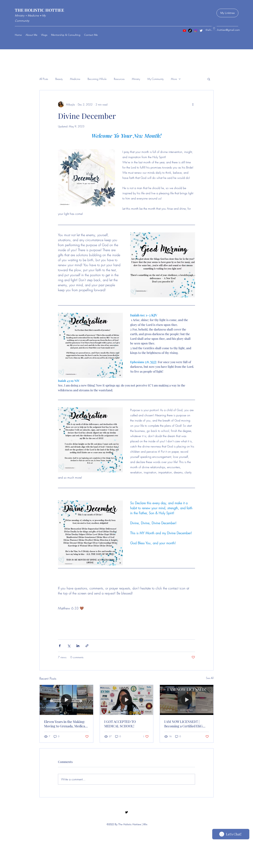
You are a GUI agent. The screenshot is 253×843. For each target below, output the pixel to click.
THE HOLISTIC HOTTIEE (39, 10)
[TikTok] (190, 30)
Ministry (136, 79)
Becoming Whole (97, 79)
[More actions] (193, 104)
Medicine (75, 79)
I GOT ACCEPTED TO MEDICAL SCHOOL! (120, 723)
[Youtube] (184, 30)
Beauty (59, 79)
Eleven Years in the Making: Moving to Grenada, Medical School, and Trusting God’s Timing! (65, 723)
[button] (214, 27)
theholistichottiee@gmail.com (223, 30)
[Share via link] (87, 645)
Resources (119, 79)
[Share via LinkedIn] (78, 645)
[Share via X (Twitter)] (69, 645)
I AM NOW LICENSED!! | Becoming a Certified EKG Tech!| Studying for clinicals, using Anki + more (185, 723)
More (174, 79)
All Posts (43, 79)
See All (210, 678)
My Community (155, 79)
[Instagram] (195, 30)
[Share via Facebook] (59, 645)
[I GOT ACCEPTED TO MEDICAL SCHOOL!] (126, 700)
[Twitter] (201, 30)
